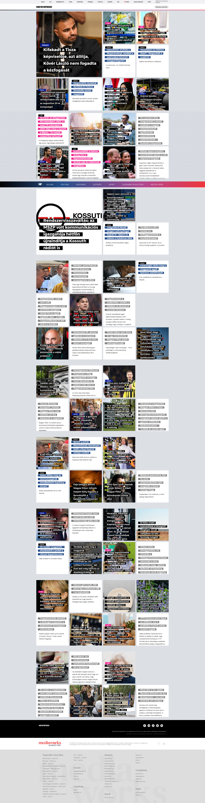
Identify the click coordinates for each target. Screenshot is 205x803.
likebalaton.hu (109, 768)
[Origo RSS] (161, 725)
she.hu (138, 763)
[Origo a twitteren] (149, 725)
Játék (149, 2)
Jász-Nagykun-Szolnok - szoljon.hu (54, 784)
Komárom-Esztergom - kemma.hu (54, 786)
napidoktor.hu (109, 771)
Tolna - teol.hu (47, 796)
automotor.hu (109, 761)
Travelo (100, 2)
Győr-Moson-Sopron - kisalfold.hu (54, 776)
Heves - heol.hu (48, 781)
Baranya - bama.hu (49, 761)
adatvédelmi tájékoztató (118, 731)
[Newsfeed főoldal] (44, 725)
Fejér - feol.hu (47, 774)
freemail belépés (161, 7)
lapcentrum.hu (140, 781)
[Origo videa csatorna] (157, 725)
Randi (127, 2)
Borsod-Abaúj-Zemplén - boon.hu (54, 766)
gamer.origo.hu (110, 766)
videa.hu (138, 779)
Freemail (90, 2)
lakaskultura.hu (110, 763)
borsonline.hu (109, 797)
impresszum (154, 731)
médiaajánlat (162, 731)
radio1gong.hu (140, 792)
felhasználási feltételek (133, 731)
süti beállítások (145, 731)
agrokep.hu (77, 792)
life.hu (138, 760)
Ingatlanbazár (138, 2)
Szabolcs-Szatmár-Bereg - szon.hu (54, 794)
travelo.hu (108, 776)
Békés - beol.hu (48, 763)
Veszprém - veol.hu (80, 757)
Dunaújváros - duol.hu (50, 771)
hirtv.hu (76, 776)
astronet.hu (108, 758)
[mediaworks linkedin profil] (164, 744)
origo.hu (76, 779)
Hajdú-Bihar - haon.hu (50, 779)
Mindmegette (60, 2)
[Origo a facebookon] (144, 725)
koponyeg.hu (140, 776)
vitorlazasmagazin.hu (112, 781)
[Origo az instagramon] (153, 725)
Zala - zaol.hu (78, 760)
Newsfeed (80, 2)
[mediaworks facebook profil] (159, 744)
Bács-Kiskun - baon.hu (50, 758)
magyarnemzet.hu (80, 771)
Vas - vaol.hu (78, 755)
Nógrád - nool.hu (48, 789)
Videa (70, 2)
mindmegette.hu (110, 774)
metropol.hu (140, 757)
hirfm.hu (138, 795)
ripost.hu (138, 755)
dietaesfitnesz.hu (110, 779)
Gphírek (110, 2)
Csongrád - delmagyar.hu (51, 768)
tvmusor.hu (108, 786)
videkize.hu (108, 784)
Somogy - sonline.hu (50, 791)
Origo (42, 2)
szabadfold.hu (78, 774)
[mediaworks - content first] (50, 743)
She (118, 2)
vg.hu (75, 790)
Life (50, 2)
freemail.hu (139, 774)
